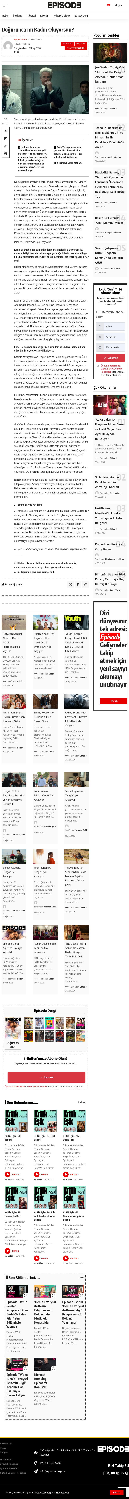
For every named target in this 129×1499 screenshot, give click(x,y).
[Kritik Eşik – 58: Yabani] (16, 1121)
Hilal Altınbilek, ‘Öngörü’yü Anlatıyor (42, 872)
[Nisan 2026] (70, 1023)
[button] (116, 1492)
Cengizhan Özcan (113, 157)
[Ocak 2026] (49, 1036)
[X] (108, 1473)
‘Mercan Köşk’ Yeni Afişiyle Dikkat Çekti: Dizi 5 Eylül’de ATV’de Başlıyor (44, 642)
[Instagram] (118, 1473)
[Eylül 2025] (70, 1036)
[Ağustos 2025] (80, 1036)
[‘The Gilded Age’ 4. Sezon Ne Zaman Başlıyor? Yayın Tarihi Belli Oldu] (76, 932)
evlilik (51, 572)
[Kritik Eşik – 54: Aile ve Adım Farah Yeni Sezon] (45, 1197)
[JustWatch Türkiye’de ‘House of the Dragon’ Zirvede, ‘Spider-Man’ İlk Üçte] (110, 53)
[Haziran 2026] (39, 1023)
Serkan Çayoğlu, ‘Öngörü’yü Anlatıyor (12, 872)
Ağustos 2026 (13, 1045)
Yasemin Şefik (19, 834)
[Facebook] (104, 1473)
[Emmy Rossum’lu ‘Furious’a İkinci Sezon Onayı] (45, 701)
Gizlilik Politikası (37, 1086)
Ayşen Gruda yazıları (38, 567)
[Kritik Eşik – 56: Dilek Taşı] (74, 1121)
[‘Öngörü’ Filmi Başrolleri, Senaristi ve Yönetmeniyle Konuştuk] (14, 779)
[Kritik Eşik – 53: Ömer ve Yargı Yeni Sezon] (74, 1197)
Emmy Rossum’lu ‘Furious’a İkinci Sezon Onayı (44, 717)
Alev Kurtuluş (115, 493)
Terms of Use (62, 1492)
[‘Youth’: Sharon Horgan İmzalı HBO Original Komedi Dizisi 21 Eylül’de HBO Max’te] (76, 622)
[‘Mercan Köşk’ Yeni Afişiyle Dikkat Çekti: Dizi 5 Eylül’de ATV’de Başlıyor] (45, 622)
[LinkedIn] (122, 1473)
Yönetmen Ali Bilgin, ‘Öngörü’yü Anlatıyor (44, 795)
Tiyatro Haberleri (76, 48)
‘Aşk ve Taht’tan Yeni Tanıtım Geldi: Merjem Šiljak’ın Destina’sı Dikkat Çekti (75, 876)
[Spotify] (126, 1473)
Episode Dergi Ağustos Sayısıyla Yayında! (12, 948)
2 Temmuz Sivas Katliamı (69, 162)
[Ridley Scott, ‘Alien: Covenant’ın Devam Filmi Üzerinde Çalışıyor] (76, 701)
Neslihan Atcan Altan (114, 559)
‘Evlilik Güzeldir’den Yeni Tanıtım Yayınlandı (45, 948)
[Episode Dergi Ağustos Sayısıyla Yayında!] (14, 932)
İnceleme (80, 44)
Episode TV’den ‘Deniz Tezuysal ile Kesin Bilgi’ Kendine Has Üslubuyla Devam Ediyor (17, 1385)
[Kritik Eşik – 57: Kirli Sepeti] (45, 1121)
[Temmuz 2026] (28, 1023)
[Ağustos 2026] (13, 1028)
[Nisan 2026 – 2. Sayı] (60, 1023)
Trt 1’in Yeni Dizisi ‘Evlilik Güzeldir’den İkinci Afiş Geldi (14, 717)
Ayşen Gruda (20, 39)
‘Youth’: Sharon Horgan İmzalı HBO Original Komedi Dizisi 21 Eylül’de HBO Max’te (76, 642)
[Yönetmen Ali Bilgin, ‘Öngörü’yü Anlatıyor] (45, 779)
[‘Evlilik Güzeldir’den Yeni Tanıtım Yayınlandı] (45, 932)
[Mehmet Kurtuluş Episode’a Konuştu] (45, 1364)
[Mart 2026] (28, 1036)
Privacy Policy (44, 1492)
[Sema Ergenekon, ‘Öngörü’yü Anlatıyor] (76, 779)
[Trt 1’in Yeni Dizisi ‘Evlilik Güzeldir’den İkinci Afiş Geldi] (14, 701)
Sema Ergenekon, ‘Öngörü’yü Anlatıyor (75, 795)
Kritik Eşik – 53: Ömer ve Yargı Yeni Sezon (73, 1216)
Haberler (67, 44)
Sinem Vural (115, 268)
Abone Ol (48, 1077)
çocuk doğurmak (22, 572)
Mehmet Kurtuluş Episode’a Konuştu (41, 1381)
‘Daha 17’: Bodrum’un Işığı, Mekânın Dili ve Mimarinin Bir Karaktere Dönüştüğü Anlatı (109, 137)
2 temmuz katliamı (34, 563)
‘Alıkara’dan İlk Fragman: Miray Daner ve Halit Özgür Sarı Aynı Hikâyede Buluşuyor (110, 429)
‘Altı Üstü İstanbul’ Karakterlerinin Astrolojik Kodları (108, 482)
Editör (20, 681)
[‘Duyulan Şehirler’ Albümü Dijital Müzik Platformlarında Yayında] (14, 622)
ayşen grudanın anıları (61, 567)
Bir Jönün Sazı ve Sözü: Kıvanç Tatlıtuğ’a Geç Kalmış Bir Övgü (110, 579)
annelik (72, 563)
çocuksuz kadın (39, 572)
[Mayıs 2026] (49, 1023)
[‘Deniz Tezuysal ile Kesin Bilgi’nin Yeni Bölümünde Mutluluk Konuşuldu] (45, 1291)
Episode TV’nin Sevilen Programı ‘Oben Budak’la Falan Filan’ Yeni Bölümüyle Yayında (17, 1314)
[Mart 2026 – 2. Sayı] (80, 1023)
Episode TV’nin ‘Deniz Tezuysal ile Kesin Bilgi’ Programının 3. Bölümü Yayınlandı (73, 1312)
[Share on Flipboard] (5, 138)
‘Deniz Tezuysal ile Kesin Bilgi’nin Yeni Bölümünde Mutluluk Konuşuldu (45, 1312)
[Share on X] (5, 131)
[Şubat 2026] (39, 1036)
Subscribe (113, 357)
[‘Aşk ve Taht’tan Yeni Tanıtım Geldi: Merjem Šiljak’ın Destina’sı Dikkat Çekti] (76, 856)
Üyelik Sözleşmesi (15, 1086)
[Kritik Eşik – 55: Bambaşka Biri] (16, 1197)
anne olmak (61, 563)
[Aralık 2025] (60, 1036)
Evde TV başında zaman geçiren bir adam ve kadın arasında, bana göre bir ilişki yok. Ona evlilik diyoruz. (68, 152)
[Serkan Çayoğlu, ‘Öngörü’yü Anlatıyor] (14, 856)
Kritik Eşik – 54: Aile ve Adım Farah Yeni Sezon (44, 1216)
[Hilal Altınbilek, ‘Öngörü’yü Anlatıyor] (45, 856)
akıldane (50, 563)
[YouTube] (113, 1473)
